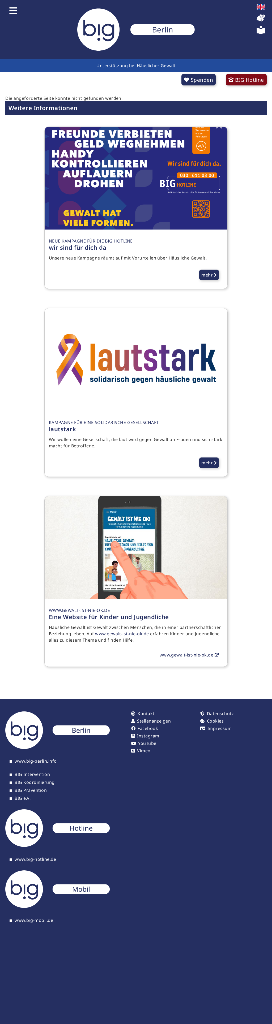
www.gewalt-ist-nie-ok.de (122, 634)
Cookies (215, 721)
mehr (207, 275)
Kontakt (146, 713)
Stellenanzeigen (154, 721)
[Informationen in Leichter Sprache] (261, 33)
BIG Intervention (32, 774)
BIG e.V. (23, 798)
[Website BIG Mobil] (57, 906)
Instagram (148, 736)
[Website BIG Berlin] (57, 747)
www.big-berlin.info (36, 761)
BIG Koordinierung (34, 782)
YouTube (147, 743)
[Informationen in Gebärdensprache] (261, 20)
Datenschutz (220, 713)
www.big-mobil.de (34, 920)
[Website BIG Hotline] (57, 845)
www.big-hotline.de (35, 859)
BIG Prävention (31, 790)
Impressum (219, 728)
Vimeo (143, 751)
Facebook (148, 728)
